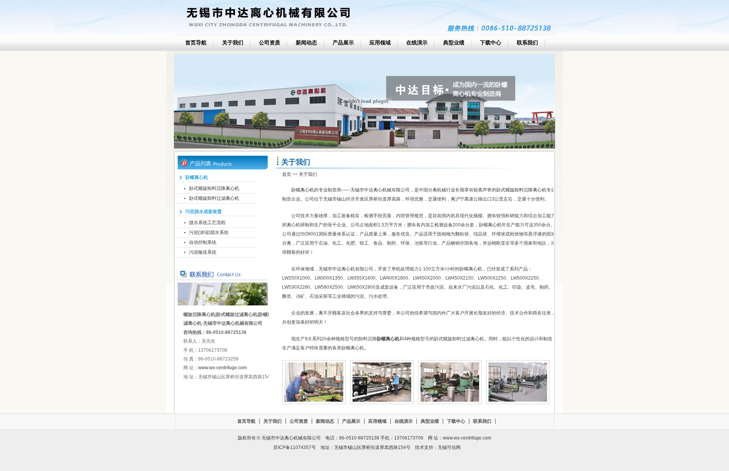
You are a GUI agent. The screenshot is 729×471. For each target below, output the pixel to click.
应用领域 (380, 43)
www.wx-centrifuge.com (222, 367)
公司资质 (269, 43)
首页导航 (196, 43)
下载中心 (490, 43)
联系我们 (527, 43)
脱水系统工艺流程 (207, 222)
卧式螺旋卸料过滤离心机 (214, 198)
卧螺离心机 (196, 177)
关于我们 (232, 43)
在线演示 (417, 43)
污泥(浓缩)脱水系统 (209, 232)
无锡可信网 (449, 447)
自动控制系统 (202, 242)
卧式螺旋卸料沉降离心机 (214, 188)
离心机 (495, 225)
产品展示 (343, 43)
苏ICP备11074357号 (294, 447)
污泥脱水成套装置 (203, 211)
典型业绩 (453, 43)
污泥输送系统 (202, 252)
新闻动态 (306, 43)
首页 (286, 174)
